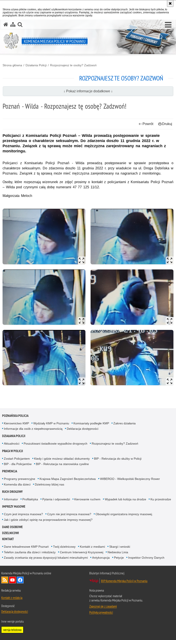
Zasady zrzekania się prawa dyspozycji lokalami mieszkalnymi (46, 557)
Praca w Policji (12, 451)
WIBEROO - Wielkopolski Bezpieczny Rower (130, 479)
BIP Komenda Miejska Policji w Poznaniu (124, 581)
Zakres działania (124, 423)
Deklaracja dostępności (82, 428)
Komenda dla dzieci (17, 484)
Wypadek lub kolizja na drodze (125, 499)
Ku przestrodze (160, 499)
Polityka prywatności (101, 612)
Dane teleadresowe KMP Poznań (26, 546)
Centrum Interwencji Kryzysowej (81, 552)
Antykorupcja (101, 557)
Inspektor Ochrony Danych (146, 557)
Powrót (148, 124)
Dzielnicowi (10, 533)
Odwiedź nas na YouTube (12, 580)
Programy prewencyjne (19, 479)
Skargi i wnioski (119, 546)
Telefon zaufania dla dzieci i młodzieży (30, 552)
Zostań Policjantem (17, 458)
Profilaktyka (30, 499)
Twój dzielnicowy (64, 546)
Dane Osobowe (12, 527)
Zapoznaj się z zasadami (103, 606)
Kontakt (8, 539)
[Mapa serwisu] (12, 24)
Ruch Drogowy (12, 491)
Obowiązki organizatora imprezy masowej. (124, 514)
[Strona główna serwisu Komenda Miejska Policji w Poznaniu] (5, 24)
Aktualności (11, 443)
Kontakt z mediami (92, 546)
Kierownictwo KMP (16, 423)
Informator (11, 499)
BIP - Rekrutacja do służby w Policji (117, 458)
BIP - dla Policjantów (18, 464)
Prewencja (9, 471)
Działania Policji (36, 65)
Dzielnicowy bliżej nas (49, 484)
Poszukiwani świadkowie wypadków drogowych (55, 443)
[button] (168, 24)
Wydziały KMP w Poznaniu (51, 423)
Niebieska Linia (118, 552)
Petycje (119, 557)
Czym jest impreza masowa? (23, 514)
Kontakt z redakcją (11, 597)
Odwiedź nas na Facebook (20, 580)
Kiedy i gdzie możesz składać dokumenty (62, 458)
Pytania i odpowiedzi (56, 499)
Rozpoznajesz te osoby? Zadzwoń (73, 65)
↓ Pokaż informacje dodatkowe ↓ (88, 91)
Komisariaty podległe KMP (91, 423)
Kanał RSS (4, 580)
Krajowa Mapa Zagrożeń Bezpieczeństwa (67, 479)
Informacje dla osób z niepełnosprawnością (33, 428)
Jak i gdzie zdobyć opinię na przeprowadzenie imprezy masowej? (48, 519)
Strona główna (12, 65)
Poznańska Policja (15, 415)
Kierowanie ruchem (87, 499)
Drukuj (167, 124)
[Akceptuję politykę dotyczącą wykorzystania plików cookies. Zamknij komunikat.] (170, 3)
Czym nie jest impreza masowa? (69, 514)
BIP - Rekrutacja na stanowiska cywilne (62, 464)
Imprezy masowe (13, 506)
